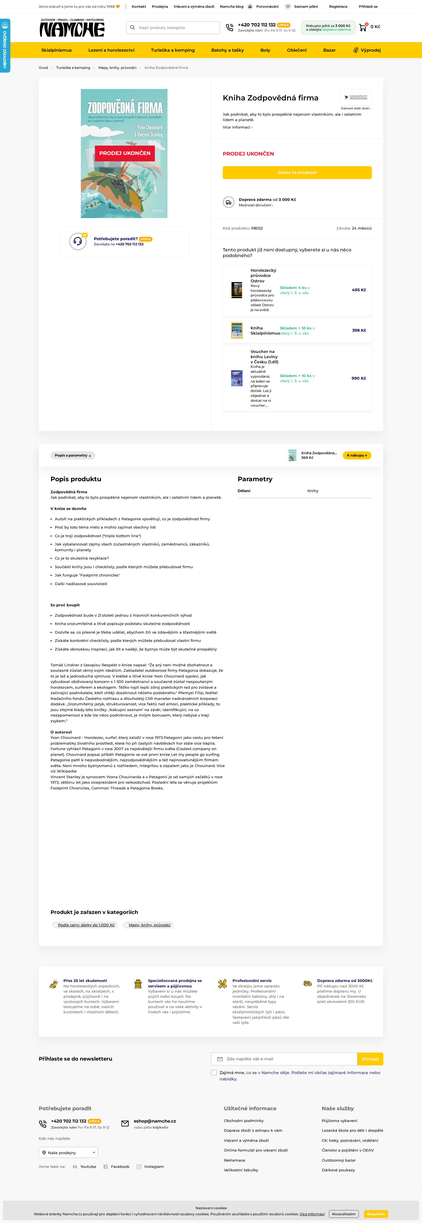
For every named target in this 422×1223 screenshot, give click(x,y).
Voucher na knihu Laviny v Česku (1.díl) (264, 356)
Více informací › (238, 127)
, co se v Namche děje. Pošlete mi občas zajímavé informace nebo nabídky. (300, 1076)
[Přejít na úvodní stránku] (72, 27)
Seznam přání (306, 6)
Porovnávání (267, 6)
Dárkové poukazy (338, 1170)
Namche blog (231, 6)
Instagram (154, 1166)
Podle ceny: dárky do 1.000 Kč (86, 925)
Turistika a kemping (73, 67)
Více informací (312, 1214)
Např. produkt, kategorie (162, 27)
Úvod (43, 67)
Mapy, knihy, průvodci (117, 67)
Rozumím (376, 1214)
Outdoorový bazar (339, 1160)
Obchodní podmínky (244, 1120)
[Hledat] (132, 27)
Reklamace (234, 1160)
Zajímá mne (232, 1072)
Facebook (120, 1166)
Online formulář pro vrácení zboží (256, 1150)
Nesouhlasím (344, 1214)
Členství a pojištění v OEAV (348, 1150)
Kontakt (139, 6)
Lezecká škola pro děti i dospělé (352, 1130)
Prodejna (160, 6)
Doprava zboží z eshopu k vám (253, 1130)
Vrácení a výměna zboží (194, 6)
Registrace (338, 6)
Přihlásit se (368, 6)
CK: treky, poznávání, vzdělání (350, 1140)
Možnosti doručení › (256, 205)
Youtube (88, 1166)
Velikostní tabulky (241, 1170)
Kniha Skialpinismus (265, 330)
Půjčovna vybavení (339, 1120)
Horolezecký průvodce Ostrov (263, 275)
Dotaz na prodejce (297, 172)
